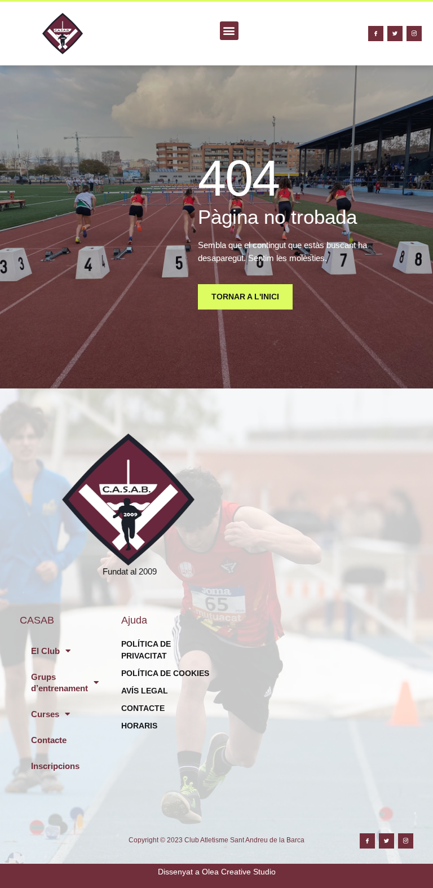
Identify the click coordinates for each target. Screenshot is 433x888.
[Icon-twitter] (395, 33)
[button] (229, 30)
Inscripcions (55, 766)
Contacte (49, 740)
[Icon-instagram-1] (414, 33)
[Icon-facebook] (375, 33)
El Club (45, 651)
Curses (45, 714)
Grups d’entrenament (59, 682)
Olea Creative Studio (239, 871)
